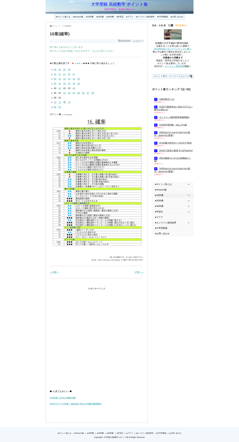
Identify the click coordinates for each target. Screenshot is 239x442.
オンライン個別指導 (175, 66)
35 (78, 83)
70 (55, 102)
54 (74, 93)
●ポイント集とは (63, 17)
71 (60, 102)
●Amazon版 (78, 17)
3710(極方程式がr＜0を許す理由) (175, 143)
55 (78, 93)
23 (69, 79)
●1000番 (89, 17)
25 (78, 79)
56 (83, 93)
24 (74, 79)
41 (60, 88)
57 (88, 93)
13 (69, 74)
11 (60, 74)
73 (69, 102)
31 (60, 83)
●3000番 (110, 17)
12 (64, 74)
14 (73, 74)
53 (69, 93)
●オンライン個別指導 (145, 17)
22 (64, 79)
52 (64, 93)
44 (74, 88)
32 (64, 83)
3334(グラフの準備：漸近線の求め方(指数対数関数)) (76, 404)
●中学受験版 (162, 17)
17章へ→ (139, 272)
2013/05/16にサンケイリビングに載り (173, 49)
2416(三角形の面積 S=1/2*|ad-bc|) (176, 150)
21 (60, 79)
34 (74, 83)
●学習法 (120, 17)
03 (69, 69)
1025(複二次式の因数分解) (63, 398)
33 (69, 83)
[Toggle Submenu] (188, 184)
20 (55, 79)
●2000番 (100, 17)
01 (60, 69)
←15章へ (54, 272)
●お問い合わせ (177, 17)
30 (55, 83)
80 (55, 107)
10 (55, 74)
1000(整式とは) (166, 99)
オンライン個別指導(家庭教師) (174, 117)
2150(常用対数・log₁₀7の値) (173, 125)
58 (92, 93)
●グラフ (129, 17)
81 (60, 107)
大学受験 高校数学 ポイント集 (119, 4)
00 (55, 69)
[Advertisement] (97, 309)
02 (64, 69)
